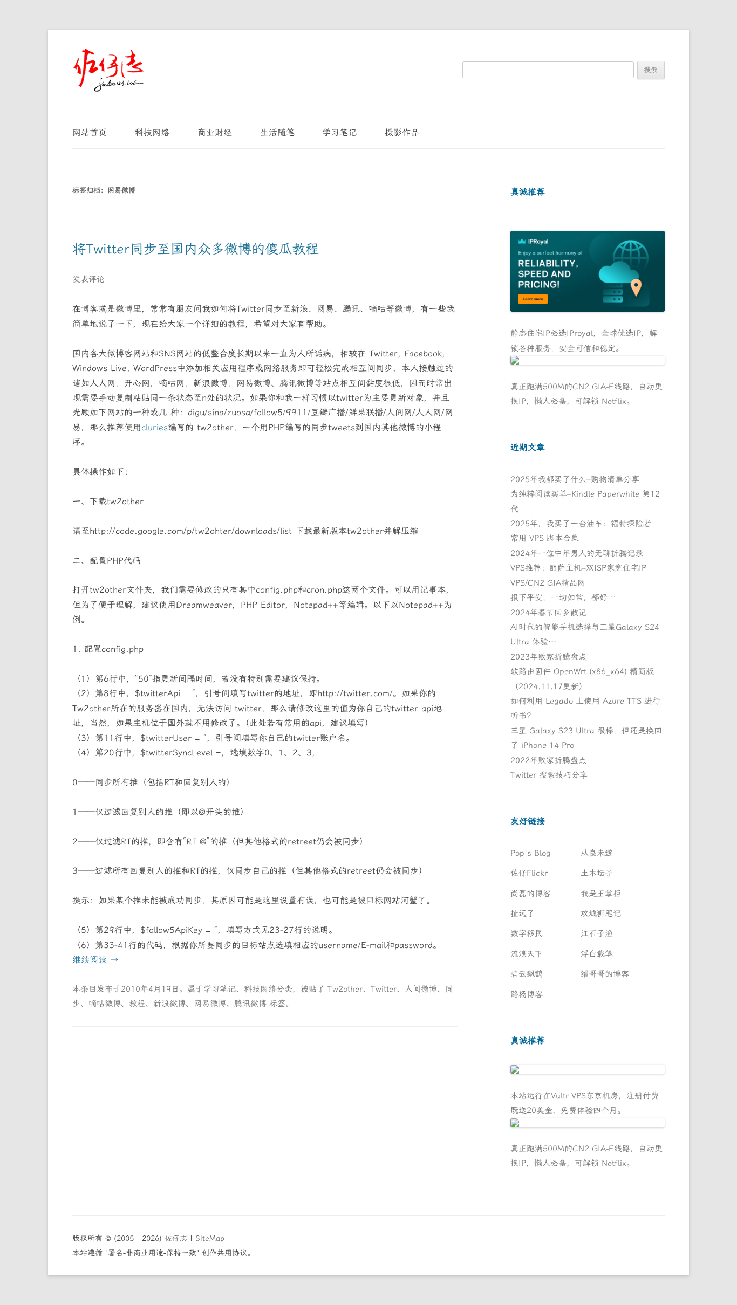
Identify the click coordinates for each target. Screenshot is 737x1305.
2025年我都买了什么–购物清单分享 (574, 479)
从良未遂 (597, 853)
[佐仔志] (108, 70)
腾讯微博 (250, 1003)
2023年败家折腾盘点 (548, 657)
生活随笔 (277, 132)
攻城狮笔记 (601, 913)
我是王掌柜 (601, 893)
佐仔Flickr (529, 873)
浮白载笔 (597, 954)
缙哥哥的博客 (605, 974)
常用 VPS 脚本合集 (544, 538)
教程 (137, 1003)
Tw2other (345, 989)
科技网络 (152, 132)
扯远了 (522, 913)
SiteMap (209, 1238)
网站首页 (89, 132)
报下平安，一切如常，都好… (563, 597)
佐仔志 (176, 1238)
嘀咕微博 (104, 1003)
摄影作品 (402, 132)
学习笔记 (339, 132)
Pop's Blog (530, 853)
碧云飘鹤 (526, 974)
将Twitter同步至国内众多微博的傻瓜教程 (195, 249)
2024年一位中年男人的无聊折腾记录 (576, 553)
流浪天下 (526, 954)
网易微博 (210, 1003)
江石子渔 (597, 933)
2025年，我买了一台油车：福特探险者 (580, 523)
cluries (154, 427)
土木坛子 (597, 873)
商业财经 (214, 132)
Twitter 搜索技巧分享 (549, 775)
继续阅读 (95, 959)
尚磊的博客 (530, 893)
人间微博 (421, 989)
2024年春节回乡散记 (548, 612)
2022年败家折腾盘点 (548, 760)
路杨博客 (526, 994)
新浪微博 (169, 1003)
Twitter (384, 989)
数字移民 (526, 933)
